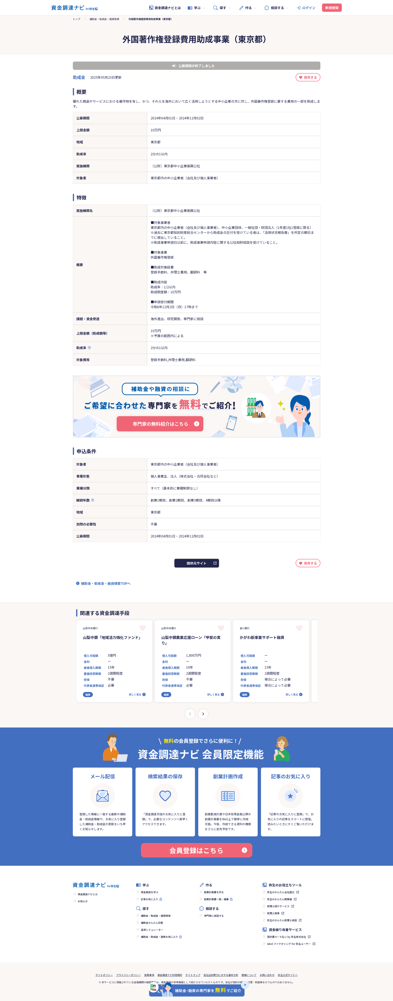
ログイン (308, 7)
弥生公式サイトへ (288, 975)
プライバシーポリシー (128, 975)
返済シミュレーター (152, 929)
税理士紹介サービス (278, 906)
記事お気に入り (149, 899)
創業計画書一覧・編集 (216, 899)
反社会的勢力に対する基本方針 (221, 975)
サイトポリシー (104, 975)
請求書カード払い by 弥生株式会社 (286, 936)
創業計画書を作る (214, 892)
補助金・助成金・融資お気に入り (159, 936)
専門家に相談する (214, 915)
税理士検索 (273, 913)
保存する (310, 77)
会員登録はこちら (196, 850)
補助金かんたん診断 (152, 922)
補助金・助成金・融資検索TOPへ (106, 583)
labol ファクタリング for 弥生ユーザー (289, 943)
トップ (76, 19)
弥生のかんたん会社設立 (280, 892)
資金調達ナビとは (168, 7)
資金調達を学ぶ (149, 892)
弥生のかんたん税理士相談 (282, 920)
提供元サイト (197, 563)
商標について (249, 975)
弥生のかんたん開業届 (279, 899)
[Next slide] (203, 714)
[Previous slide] (190, 714)
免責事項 (149, 975)
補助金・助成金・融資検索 (104, 19)
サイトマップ (192, 975)
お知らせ (83, 901)
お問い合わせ (267, 975)
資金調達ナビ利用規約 (169, 975)
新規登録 (332, 7)
